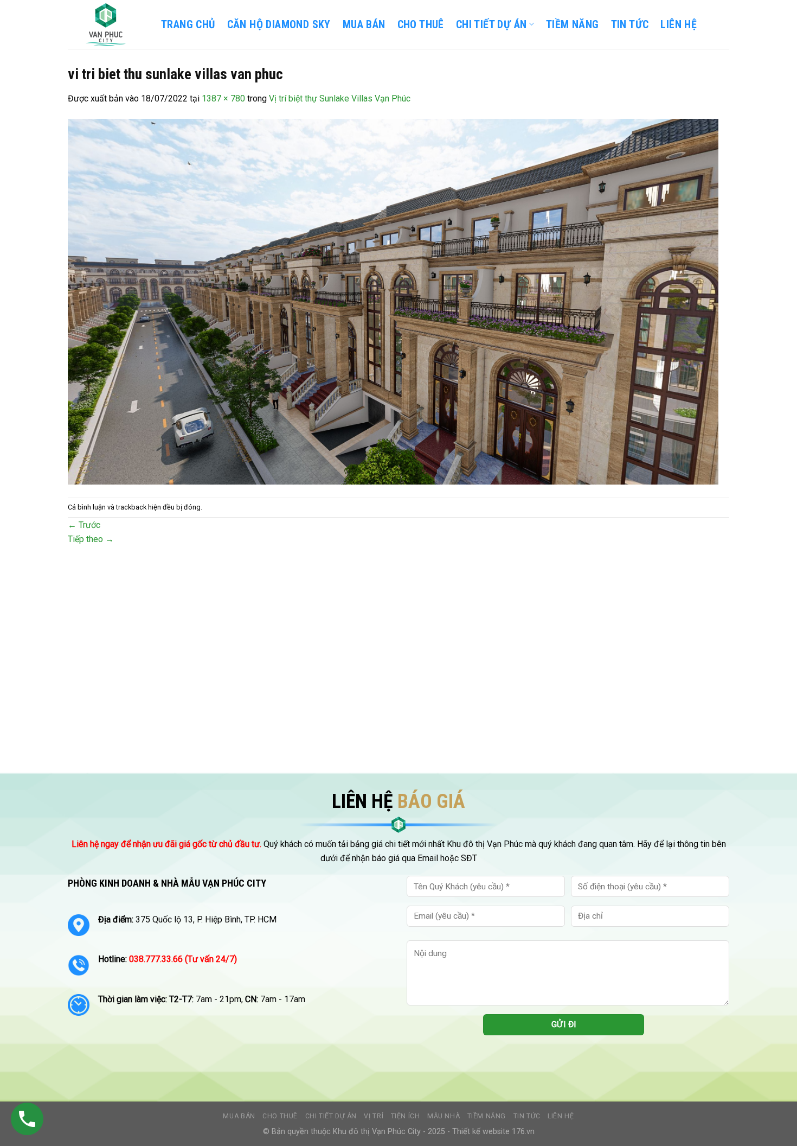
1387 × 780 (223, 98)
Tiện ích (405, 1116)
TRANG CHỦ (188, 24)
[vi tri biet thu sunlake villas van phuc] (393, 301)
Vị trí (373, 1116)
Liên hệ (561, 1116)
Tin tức (527, 1116)
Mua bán (364, 24)
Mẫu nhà (443, 1116)
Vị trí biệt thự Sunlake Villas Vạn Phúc (339, 98)
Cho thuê (420, 24)
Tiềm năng (486, 1116)
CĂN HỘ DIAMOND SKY (279, 24)
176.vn (523, 1131)
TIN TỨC (630, 24)
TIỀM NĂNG (572, 24)
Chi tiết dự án (331, 1116)
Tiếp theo (91, 539)
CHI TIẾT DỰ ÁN (491, 24)
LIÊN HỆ (678, 24)
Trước (84, 525)
